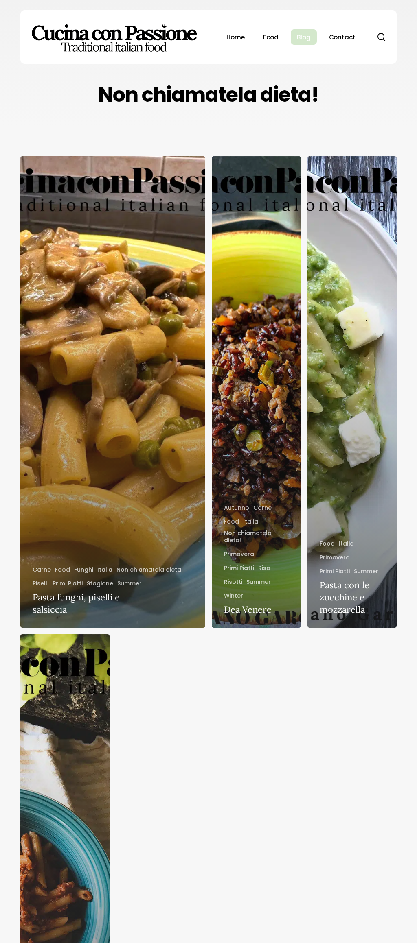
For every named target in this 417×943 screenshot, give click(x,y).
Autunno (236, 507)
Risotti (233, 581)
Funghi (83, 569)
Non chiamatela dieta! (149, 569)
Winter (233, 595)
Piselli (40, 583)
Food (62, 569)
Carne (42, 569)
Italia (104, 569)
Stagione (100, 583)
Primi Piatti (68, 583)
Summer (129, 583)
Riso (264, 568)
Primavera (239, 554)
